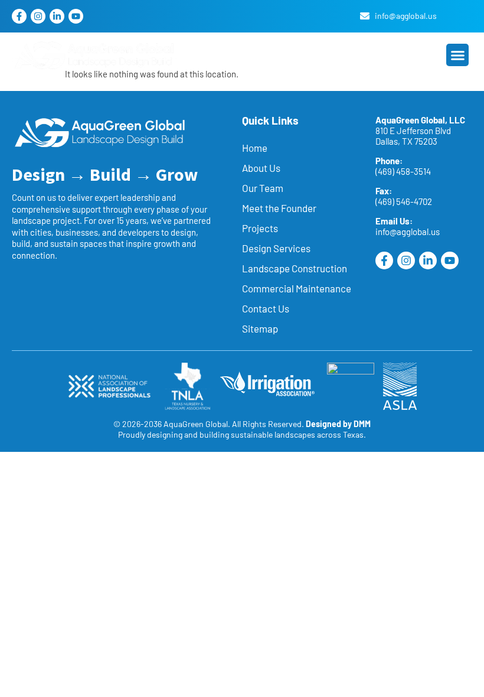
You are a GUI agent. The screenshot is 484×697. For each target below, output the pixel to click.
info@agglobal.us (407, 231)
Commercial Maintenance (296, 288)
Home (254, 148)
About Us (261, 168)
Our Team (262, 188)
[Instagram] (38, 16)
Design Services (276, 248)
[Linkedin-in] (57, 16)
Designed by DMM (338, 424)
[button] (457, 55)
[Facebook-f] (19, 16)
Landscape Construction (294, 268)
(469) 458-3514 (403, 171)
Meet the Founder (279, 208)
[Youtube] (75, 16)
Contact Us (265, 308)
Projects (260, 228)
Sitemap (260, 328)
